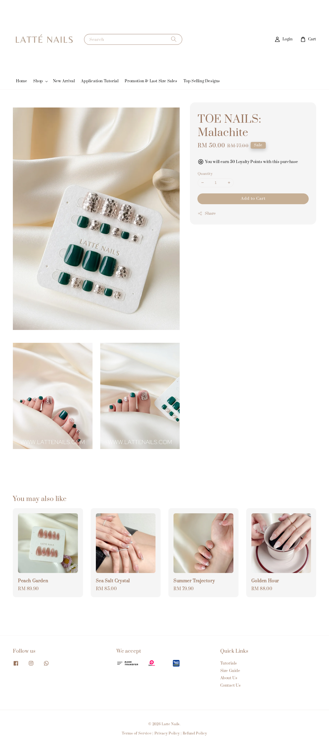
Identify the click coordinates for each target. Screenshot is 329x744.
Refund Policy (195, 733)
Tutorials (228, 663)
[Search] (174, 39)
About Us (228, 678)
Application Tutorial (99, 81)
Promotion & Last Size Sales (151, 81)
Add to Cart (253, 198)
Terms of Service (136, 733)
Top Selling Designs (202, 81)
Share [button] (210, 213)
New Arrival (64, 81)
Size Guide (230, 670)
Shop (38, 81)
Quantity (205, 174)
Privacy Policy (167, 733)
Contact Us (230, 685)
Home (21, 81)
